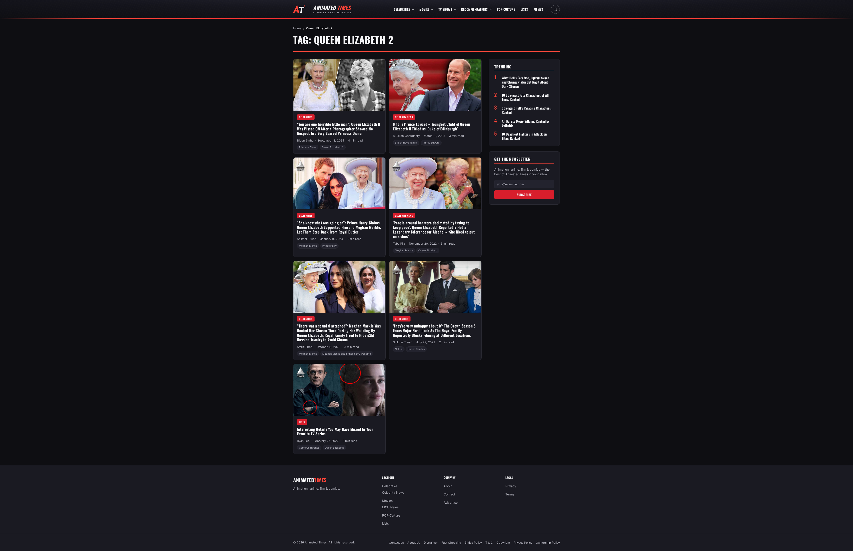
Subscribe (524, 194)
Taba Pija (399, 243)
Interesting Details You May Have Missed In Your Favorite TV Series (335, 431)
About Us (413, 542)
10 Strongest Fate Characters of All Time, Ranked (525, 97)
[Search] (555, 9)
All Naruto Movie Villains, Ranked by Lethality (526, 123)
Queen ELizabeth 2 (333, 147)
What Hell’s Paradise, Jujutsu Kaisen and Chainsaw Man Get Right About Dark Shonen (525, 82)
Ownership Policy (548, 542)
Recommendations (474, 9)
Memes (538, 9)
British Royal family (406, 142)
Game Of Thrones (309, 447)
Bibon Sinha (305, 140)
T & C (489, 542)
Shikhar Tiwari (306, 239)
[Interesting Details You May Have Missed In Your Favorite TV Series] (339, 390)
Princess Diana (307, 147)
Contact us (396, 542)
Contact (449, 494)
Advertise (451, 502)
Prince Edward (431, 142)
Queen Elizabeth (427, 250)
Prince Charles (416, 349)
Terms (509, 494)
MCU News (390, 507)
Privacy (510, 486)
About (448, 486)
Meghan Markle (308, 245)
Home (297, 28)
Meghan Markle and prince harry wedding (346, 353)
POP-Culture (506, 9)
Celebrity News (404, 117)
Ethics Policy (473, 542)
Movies (424, 9)
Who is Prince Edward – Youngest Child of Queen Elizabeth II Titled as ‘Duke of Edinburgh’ (431, 126)
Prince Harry (329, 245)
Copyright (503, 542)
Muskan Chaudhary (406, 136)
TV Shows (445, 9)
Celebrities (402, 9)
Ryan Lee (303, 441)
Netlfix (399, 349)
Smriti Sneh (305, 347)
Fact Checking (451, 542)
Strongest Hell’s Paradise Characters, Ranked (526, 110)
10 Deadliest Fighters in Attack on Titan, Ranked (524, 136)
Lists (524, 9)
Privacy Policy (523, 542)
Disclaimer (431, 542)
